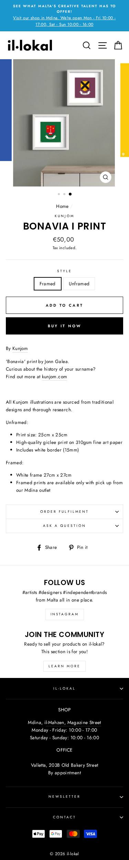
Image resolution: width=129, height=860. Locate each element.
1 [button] (59, 195)
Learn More (64, 666)
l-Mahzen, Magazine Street (73, 722)
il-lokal (64, 688)
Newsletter (65, 796)
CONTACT (64, 817)
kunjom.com (54, 376)
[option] (64, 15)
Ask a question (64, 525)
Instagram (65, 614)
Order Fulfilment (64, 511)
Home (62, 206)
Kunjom (64, 216)
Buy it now (65, 326)
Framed (48, 283)
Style (64, 271)
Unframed (79, 283)
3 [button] (70, 194)
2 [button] (65, 195)
